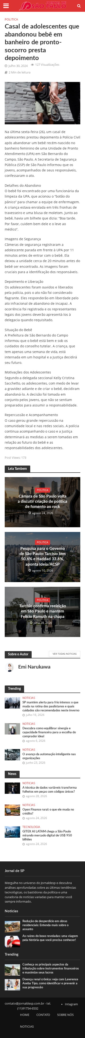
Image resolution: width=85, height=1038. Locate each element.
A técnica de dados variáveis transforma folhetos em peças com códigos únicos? (49, 789)
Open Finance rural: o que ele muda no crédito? (48, 811)
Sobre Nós (65, 1015)
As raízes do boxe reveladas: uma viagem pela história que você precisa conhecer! (50, 938)
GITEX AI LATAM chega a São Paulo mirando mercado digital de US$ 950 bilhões (47, 835)
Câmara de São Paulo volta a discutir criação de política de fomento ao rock (42, 501)
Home (24, 1015)
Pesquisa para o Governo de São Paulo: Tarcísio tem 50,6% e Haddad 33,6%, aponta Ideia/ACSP (43, 556)
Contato (43, 1015)
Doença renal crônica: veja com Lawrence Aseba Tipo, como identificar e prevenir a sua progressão (50, 983)
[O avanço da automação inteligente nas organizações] (12, 754)
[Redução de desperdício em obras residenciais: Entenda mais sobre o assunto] (12, 926)
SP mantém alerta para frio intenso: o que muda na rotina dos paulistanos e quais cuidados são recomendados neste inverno (50, 706)
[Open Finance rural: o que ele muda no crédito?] (12, 810)
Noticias (28, 698)
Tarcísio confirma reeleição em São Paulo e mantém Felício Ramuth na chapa (42, 611)
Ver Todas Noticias (64, 653)
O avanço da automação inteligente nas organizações (49, 756)
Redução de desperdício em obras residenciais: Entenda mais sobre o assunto (45, 925)
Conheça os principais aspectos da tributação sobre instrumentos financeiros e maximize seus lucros (50, 968)
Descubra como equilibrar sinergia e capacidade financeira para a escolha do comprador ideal (49, 732)
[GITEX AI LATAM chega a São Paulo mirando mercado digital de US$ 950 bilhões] (12, 831)
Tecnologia (31, 827)
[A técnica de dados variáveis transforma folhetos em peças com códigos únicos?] (12, 788)
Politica (11, 19)
